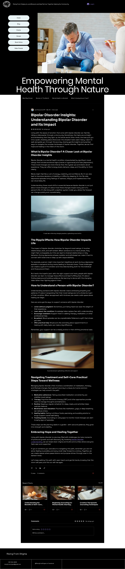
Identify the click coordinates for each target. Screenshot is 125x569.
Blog (18, 24)
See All (100, 483)
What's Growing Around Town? (80, 98)
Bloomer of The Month (42, 98)
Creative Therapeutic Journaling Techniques (89, 504)
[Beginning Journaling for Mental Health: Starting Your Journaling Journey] (62, 493)
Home (18, 18)
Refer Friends (19, 48)
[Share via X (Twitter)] (36, 468)
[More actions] (93, 110)
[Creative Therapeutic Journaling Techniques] (90, 493)
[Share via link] (44, 468)
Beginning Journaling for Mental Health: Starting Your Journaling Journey (62, 504)
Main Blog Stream (28, 98)
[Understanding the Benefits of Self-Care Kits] (35, 493)
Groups (18, 36)
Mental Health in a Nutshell (60, 98)
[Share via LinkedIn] (40, 468)
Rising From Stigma (17, 553)
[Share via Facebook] (32, 468)
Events (19, 30)
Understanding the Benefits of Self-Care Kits (33, 504)
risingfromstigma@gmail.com (12, 564)
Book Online (18, 42)
